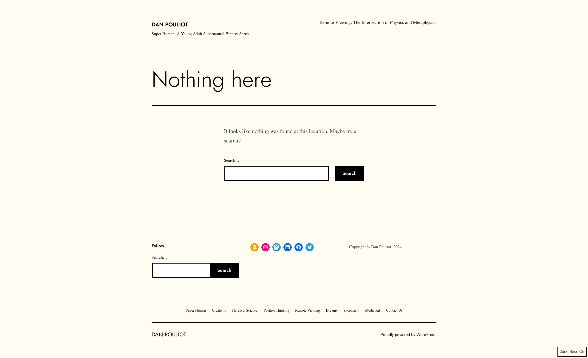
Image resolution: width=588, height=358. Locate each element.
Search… (231, 160)
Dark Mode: (569, 352)
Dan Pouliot (170, 24)
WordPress (425, 335)
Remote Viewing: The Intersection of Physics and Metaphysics (377, 22)
